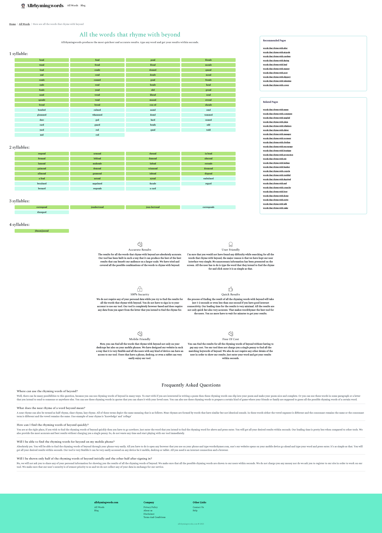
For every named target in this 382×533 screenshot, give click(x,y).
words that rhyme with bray (275, 191)
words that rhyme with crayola (276, 171)
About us (148, 510)
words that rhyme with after (275, 48)
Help (195, 510)
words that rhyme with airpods (276, 52)
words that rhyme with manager (277, 134)
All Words (72, 5)
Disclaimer (149, 514)
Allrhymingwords (45, 5)
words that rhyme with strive (275, 199)
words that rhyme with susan (275, 109)
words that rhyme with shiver (276, 130)
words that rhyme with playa (275, 121)
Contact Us (198, 507)
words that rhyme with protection (278, 154)
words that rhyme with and (275, 183)
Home (12, 24)
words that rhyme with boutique (277, 150)
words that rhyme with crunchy (277, 187)
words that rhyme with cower (276, 85)
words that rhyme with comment (277, 113)
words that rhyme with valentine (277, 80)
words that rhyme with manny (276, 68)
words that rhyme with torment (277, 138)
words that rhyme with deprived (277, 179)
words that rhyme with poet (275, 72)
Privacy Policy (151, 507)
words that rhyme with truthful (277, 175)
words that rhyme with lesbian (276, 162)
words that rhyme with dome (275, 195)
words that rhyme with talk (275, 203)
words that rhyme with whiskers (277, 125)
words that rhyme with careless (277, 56)
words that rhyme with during (276, 60)
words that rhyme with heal (275, 64)
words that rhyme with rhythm (276, 142)
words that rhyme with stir (274, 158)
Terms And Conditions (154, 517)
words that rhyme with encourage (278, 146)
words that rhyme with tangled (276, 117)
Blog (83, 5)
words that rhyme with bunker (276, 166)
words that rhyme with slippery (277, 76)
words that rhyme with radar (275, 207)
